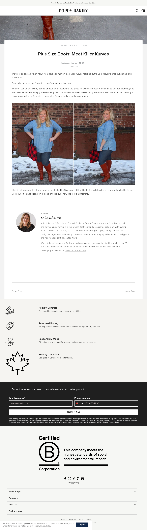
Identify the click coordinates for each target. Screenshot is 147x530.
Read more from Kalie (75, 250)
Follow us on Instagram (69, 478)
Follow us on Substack (82, 478)
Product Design (78, 46)
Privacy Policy (108, 422)
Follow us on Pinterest (78, 478)
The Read (64, 46)
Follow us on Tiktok (73, 478)
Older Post (17, 291)
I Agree (82, 524)
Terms (117, 422)
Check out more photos (23, 190)
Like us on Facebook (65, 478)
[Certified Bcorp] (73, 454)
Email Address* (17, 398)
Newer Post (129, 291)
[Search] (137, 11)
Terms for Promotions (68, 519)
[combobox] (79, 403)
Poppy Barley (73, 10)
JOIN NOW (73, 412)
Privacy (89, 519)
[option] (73, 4)
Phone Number (82, 398)
